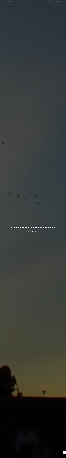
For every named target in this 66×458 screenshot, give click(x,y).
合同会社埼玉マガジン (9, 1)
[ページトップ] (64, 456)
